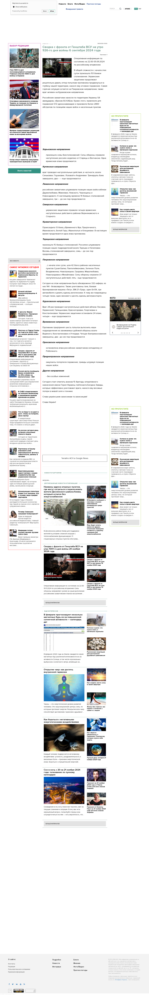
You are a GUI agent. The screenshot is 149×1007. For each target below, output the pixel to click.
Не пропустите (119, 116)
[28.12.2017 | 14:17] (125, 310)
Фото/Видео (79, 4)
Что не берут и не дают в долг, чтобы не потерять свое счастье (28, 414)
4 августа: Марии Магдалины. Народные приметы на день (27, 314)
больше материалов (52, 602)
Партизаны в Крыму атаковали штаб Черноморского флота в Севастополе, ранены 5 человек (28, 452)
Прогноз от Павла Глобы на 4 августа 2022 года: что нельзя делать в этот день (28, 333)
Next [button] (138, 332)
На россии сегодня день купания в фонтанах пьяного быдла (28, 432)
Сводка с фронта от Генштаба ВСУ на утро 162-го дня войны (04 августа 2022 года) (27, 354)
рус (136, 9)
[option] (125, 317)
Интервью (56, 967)
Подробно (56, 960)
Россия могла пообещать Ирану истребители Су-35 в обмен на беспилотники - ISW (28, 374)
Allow (52, 11)
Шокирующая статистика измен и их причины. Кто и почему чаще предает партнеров (28, 494)
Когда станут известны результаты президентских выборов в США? (24, 161)
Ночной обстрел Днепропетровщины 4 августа (27, 293)
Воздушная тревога (74, 9)
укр (139, 9)
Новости (62, 4)
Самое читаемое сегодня (24, 267)
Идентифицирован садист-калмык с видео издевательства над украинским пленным (27, 474)
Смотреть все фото (134, 298)
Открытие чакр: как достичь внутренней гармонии (128, 191)
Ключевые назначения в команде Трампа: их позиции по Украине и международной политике (24, 103)
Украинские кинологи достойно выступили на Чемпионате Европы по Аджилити (28, 274)
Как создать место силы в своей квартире (129, 210)
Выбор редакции (19, 46)
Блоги (70, 4)
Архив (127, 9)
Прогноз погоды (94, 4)
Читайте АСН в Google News (74, 458)
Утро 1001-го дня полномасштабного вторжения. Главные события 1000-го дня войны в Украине (23, 73)
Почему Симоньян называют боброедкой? (28, 513)
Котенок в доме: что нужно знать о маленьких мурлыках (129, 148)
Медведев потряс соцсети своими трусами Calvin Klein (28, 532)
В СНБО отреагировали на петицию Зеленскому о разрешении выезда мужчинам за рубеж (28, 394)
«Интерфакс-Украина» (121, 979)
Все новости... (15, 261)
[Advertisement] (74, 25)
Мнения (76, 963)
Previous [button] (112, 332)
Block (45, 11)
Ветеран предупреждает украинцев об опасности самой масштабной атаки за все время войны (24, 132)
